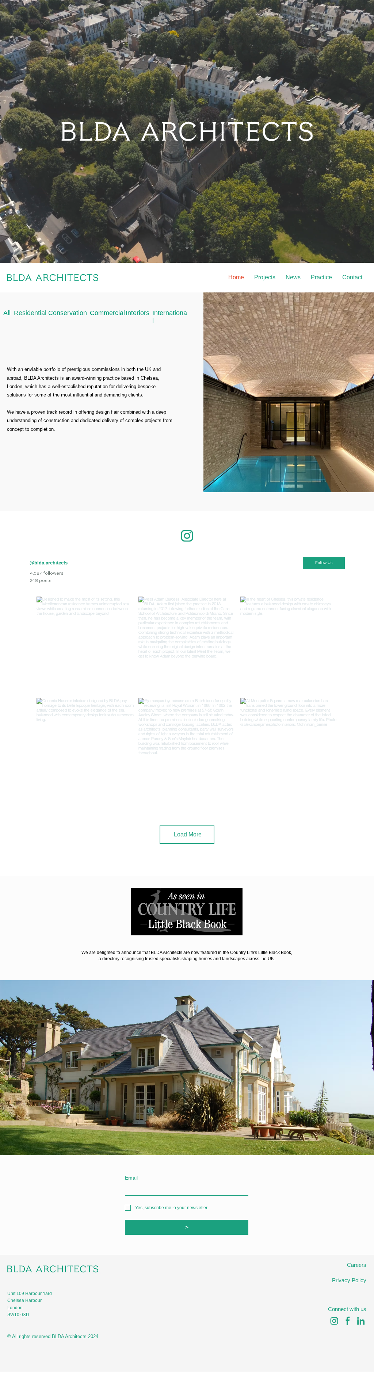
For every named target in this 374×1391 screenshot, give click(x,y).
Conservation (67, 313)
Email (131, 1178)
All (7, 313)
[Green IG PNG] (334, 1321)
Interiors (137, 313)
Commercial (107, 313)
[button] (361, 254)
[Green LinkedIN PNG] (361, 1321)
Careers (356, 1265)
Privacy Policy (349, 1280)
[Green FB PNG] (348, 1321)
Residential (30, 313)
